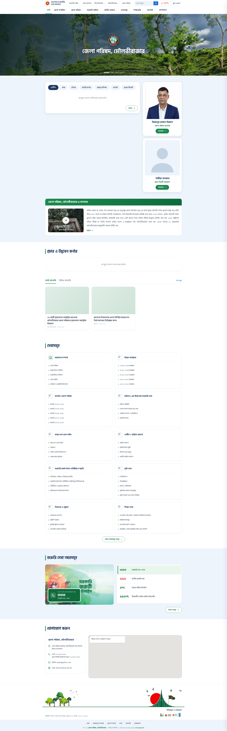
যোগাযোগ (163, 10)
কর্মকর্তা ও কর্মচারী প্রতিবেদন (59, 384)
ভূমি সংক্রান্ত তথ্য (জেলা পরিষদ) (129, 495)
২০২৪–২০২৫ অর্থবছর (127, 365)
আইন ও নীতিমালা (125, 486)
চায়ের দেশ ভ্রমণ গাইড (56, 442)
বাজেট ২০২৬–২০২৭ (57, 404)
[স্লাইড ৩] (117, 72)
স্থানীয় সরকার (109, 10)
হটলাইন (166, 3)
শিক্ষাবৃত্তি (137, 10)
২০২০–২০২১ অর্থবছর (127, 384)
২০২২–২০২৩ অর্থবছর (127, 374)
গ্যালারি (150, 10)
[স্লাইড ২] (111, 72)
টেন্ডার (73, 87)
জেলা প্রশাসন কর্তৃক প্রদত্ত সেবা (129, 408)
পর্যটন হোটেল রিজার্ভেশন (58, 452)
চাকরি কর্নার (86, 87)
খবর (63, 87)
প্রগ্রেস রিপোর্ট (128, 87)
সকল (130, 108)
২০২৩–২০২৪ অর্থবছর (127, 370)
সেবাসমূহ (124, 10)
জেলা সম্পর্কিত (59, 10)
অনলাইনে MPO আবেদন (127, 524)
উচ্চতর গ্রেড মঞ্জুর (125, 452)
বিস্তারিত (161, 131)
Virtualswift (139, 727)
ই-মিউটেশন (123, 476)
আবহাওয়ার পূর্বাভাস (56, 456)
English (177, 3)
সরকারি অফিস (92, 10)
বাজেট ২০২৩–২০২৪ (57, 418)
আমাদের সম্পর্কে (98, 723)
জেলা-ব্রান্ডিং (54, 379)
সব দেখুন (179, 280)
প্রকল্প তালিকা (102, 87)
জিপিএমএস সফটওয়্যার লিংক (59, 490)
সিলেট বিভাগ (98, 3)
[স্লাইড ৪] (121, 72)
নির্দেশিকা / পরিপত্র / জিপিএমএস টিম (61, 476)
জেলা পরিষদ (126, 3)
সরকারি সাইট (73, 3)
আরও (89, 230)
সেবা (120, 723)
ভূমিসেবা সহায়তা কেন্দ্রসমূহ (128, 490)
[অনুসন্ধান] (155, 3)
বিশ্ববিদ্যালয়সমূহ (125, 520)
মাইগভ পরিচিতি (124, 404)
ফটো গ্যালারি (50, 280)
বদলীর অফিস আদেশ (126, 456)
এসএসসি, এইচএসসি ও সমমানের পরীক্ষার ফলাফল (135, 515)
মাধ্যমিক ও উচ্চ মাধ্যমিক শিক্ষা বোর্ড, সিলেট (133, 529)
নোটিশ (53, 87)
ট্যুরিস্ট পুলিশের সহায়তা (57, 524)
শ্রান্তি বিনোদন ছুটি (125, 447)
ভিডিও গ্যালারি (65, 280)
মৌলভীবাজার (112, 3)
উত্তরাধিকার (123, 481)
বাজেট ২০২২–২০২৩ (57, 422)
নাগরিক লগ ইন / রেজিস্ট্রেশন (129, 413)
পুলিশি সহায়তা (54, 520)
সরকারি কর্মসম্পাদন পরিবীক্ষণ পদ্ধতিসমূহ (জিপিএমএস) (67, 481)
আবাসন (52, 447)
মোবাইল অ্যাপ (124, 418)
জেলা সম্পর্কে (111, 723)
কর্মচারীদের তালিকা (56, 374)
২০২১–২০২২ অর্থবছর (127, 379)
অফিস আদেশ (124, 442)
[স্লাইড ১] (105, 72)
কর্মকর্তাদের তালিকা (56, 370)
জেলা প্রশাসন (87, 3)
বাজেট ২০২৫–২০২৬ (57, 408)
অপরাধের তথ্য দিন (56, 515)
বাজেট (115, 87)
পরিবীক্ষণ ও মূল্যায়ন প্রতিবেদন (59, 486)
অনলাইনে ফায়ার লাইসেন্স (58, 529)
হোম (48, 10)
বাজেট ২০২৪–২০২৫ (56, 413)
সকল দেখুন (172, 609)
